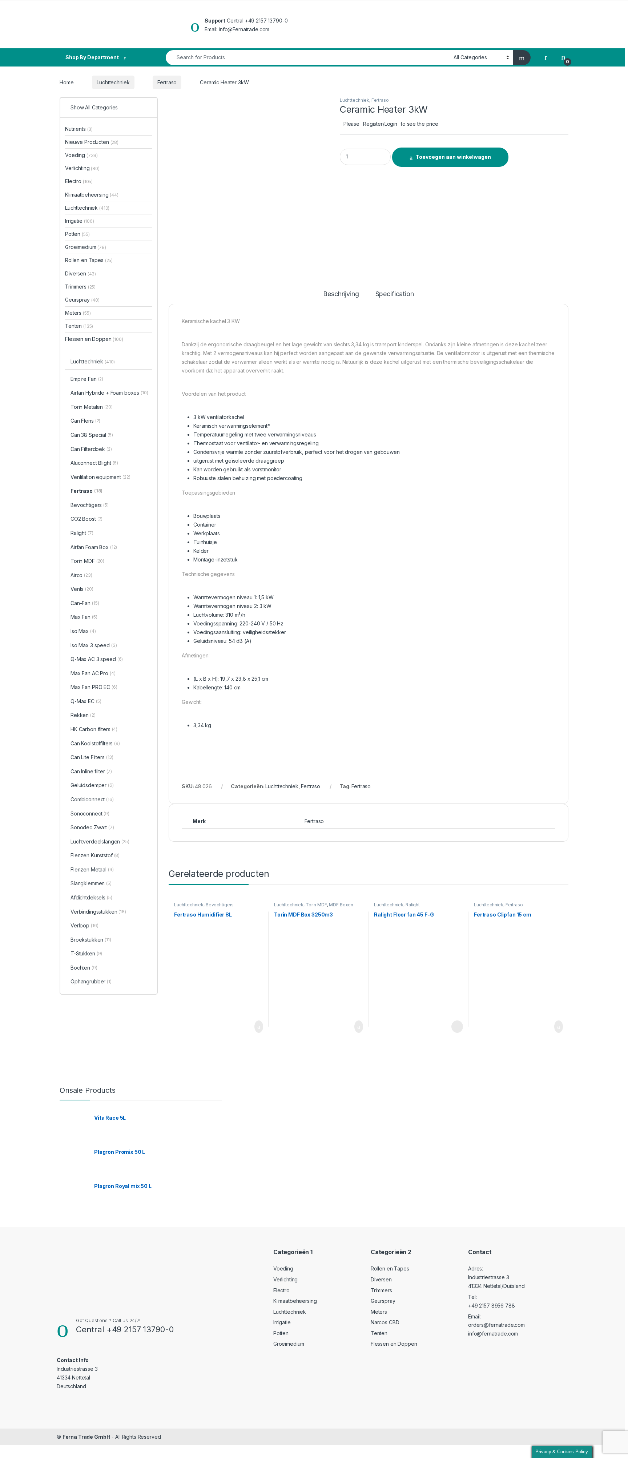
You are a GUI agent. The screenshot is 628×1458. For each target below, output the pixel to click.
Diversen (80, 273)
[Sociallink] (60, 1401)
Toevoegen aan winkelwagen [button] (247, 1026)
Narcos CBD (385, 1322)
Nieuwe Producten (91, 142)
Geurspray (82, 300)
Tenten (79, 326)
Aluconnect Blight (94, 463)
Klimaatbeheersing (91, 195)
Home (66, 82)
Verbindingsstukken (98, 912)
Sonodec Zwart (92, 827)
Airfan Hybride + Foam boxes (109, 393)
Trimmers (80, 286)
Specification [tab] (394, 294)
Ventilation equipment (100, 477)
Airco (81, 575)
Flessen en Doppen (94, 339)
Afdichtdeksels (91, 897)
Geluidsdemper (92, 785)
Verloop (84, 925)
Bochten (84, 967)
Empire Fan (87, 379)
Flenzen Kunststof (95, 855)
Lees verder (455, 1026)
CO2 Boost (86, 519)
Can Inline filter (91, 771)
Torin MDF (316, 904)
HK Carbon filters (94, 729)
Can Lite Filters (92, 757)
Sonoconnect (90, 813)
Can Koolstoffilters (95, 743)
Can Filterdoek (91, 449)
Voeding (81, 155)
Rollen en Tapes (89, 260)
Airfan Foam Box (94, 547)
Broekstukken (91, 940)
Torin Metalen (92, 407)
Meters (77, 313)
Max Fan (84, 617)
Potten (77, 234)
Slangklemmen (91, 883)
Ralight (413, 904)
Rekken (83, 715)
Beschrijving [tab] (341, 294)
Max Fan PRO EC (94, 687)
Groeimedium (85, 247)
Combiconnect (92, 799)
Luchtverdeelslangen (100, 841)
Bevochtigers (220, 904)
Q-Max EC (86, 701)
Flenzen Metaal (92, 869)
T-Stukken (86, 953)
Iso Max (83, 631)
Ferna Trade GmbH (86, 1437)
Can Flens (85, 421)
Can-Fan (85, 603)
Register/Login (380, 124)
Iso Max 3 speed (94, 645)
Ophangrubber (91, 981)
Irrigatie (79, 221)
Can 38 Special (92, 435)
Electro (79, 181)
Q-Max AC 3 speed (97, 659)
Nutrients (79, 129)
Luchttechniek (113, 82)
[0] (563, 57)
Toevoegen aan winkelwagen (453, 157)
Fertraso (167, 82)
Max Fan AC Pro (93, 673)
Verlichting (82, 168)
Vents (82, 589)
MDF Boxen (341, 904)
